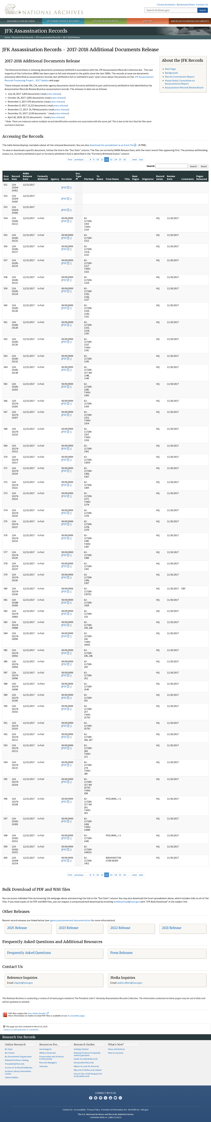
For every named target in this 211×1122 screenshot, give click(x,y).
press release (53, 93)
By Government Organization (18, 1056)
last (141, 159)
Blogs (115, 1098)
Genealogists (45, 1049)
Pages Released (201, 177)
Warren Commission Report (179, 76)
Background (171, 72)
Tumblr (105, 1098)
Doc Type (78, 175)
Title (127, 178)
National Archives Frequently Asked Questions (87, 1054)
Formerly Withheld (43, 177)
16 (124, 159)
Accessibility (80, 1109)
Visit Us (147, 21)
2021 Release (171, 928)
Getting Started (81, 1049)
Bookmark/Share (186, 4)
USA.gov (145, 1109)
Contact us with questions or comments (20, 1029)
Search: (151, 165)
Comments (187, 178)
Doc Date (66, 178)
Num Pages (135, 177)
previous (78, 159)
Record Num (16, 177)
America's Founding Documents (190, 21)
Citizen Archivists (166, 4)
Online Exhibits (11, 1077)
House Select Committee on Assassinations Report (180, 82)
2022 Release (120, 928)
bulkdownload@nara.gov (127, 901)
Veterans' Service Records (63, 21)
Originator (148, 178)
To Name (100, 177)
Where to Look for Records (86, 1066)
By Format (9, 1052)
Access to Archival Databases (18, 1067)
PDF (64, 187)
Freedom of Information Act (114, 1109)
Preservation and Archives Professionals (51, 1057)
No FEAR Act (133, 1109)
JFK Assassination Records (47, 37)
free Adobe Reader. (37, 1013)
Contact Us (202, 4)
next (134, 159)
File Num (89, 178)
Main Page (170, 68)
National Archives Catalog (17, 1060)
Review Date (171, 177)
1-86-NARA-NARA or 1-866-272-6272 (105, 1117)
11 (102, 159)
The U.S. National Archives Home (44, 9)
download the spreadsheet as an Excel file (112, 145)
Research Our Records (21, 21)
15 (120, 159)
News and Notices (116, 1049)
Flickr (120, 1098)
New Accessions (115, 1052)
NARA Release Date (27, 176)
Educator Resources (105, 21)
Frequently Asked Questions (29, 953)
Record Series (160, 177)
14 (115, 159)
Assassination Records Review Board (184, 87)
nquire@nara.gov (24, 982)
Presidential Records (14, 1063)
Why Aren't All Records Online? (88, 1070)
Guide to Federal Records (86, 1058)
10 (97, 159)
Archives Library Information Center (18, 1072)
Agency (55, 178)
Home (7, 37)
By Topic (9, 1049)
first (70, 159)
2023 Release (68, 928)
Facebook (91, 1098)
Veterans (43, 1066)
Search (202, 10)
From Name (112, 178)
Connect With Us (105, 1092)
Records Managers (48, 1062)
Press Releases (121, 953)
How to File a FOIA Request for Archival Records (88, 1075)
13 (111, 159)
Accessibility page (76, 1015)
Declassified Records (84, 1062)
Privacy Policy (93, 1109)
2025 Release (17, 928)
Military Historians (47, 1052)
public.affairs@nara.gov (129, 982)
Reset (204, 166)
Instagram (100, 1098)
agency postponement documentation (70, 920)
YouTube (110, 1098)
